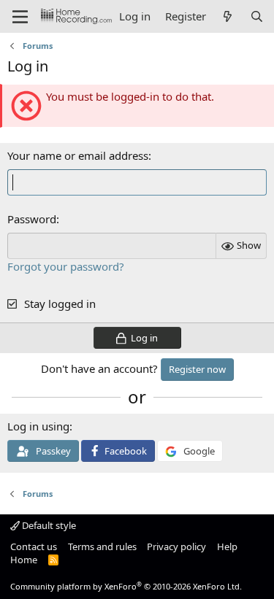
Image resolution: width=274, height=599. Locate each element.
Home (23, 559)
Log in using (38, 426)
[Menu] (20, 16)
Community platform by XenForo (126, 586)
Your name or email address (77, 155)
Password (31, 219)
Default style (48, 525)
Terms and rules (102, 546)
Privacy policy (176, 546)
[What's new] (227, 16)
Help (227, 546)
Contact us (33, 546)
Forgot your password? (65, 266)
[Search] (257, 16)
